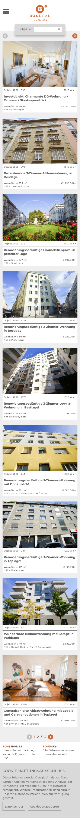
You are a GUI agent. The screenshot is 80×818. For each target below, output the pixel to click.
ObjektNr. (26, 29)
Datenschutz (14, 806)
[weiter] (74, 35)
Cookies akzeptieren (44, 806)
